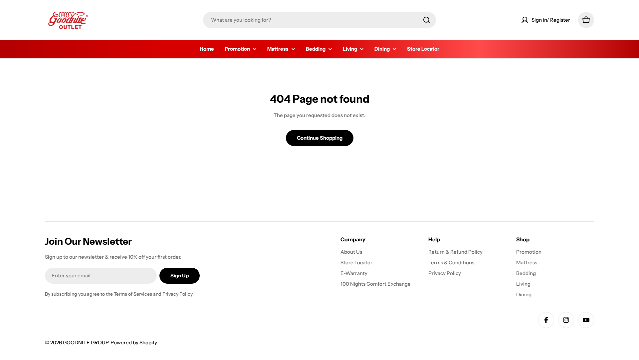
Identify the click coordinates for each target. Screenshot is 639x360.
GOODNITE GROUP (85, 342)
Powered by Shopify (133, 342)
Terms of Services (133, 294)
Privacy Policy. (178, 294)
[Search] (427, 20)
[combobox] (319, 20)
